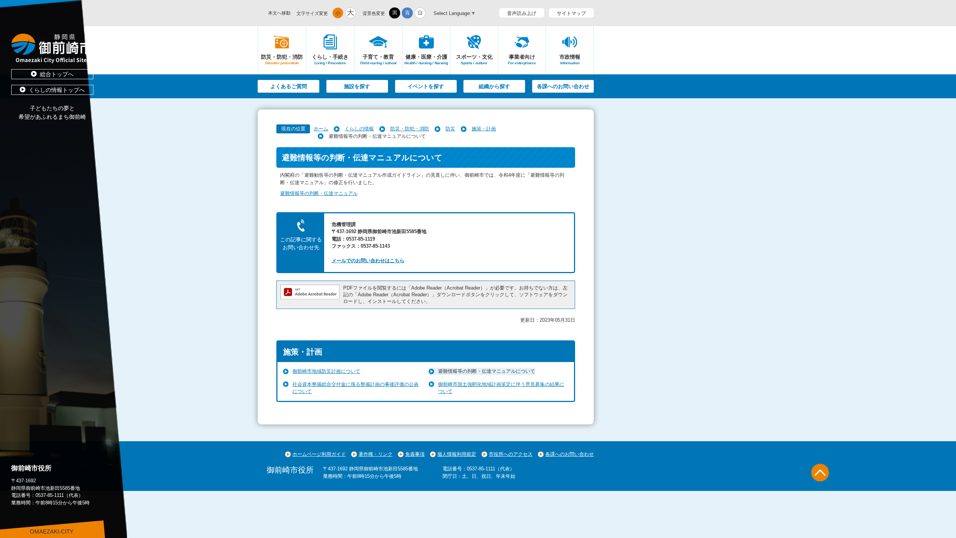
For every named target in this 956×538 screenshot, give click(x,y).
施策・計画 (484, 129)
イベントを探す (425, 86)
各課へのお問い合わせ (563, 86)
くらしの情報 (359, 129)
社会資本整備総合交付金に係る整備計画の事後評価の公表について (355, 388)
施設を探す (357, 86)
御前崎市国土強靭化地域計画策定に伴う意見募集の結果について (501, 388)
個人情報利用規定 (456, 454)
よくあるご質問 (288, 86)
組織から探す (494, 86)
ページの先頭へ (820, 473)
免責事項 (415, 454)
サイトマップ (571, 13)
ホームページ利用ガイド (319, 454)
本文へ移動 (279, 13)
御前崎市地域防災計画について (326, 371)
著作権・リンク (375, 454)
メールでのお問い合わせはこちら (368, 260)
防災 (450, 129)
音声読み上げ (521, 13)
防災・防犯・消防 (409, 129)
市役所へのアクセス (511, 454)
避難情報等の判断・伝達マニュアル (319, 193)
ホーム (321, 129)
